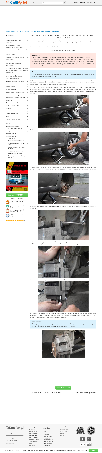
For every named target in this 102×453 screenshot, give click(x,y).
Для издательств (48, 441)
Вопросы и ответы (34, 439)
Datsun (19, 31)
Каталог (82, 2)
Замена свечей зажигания (15, 153)
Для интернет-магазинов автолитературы (48, 438)
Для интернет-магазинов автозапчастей (48, 445)
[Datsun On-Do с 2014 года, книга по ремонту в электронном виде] (25, 189)
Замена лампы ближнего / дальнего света (46, 392)
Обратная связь (14, 434)
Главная (8, 31)
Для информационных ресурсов (49, 433)
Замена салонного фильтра (15, 151)
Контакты (32, 445)
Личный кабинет (90, 2)
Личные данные (64, 431)
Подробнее (84, 450)
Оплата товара (33, 431)
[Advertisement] (51, 17)
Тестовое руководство (63, 434)
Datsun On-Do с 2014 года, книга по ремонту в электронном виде (40, 31)
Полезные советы (34, 433)
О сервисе (76, 2)
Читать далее (63, 387)
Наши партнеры (33, 437)
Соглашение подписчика (11, 440)
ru (31, 3)
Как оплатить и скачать (17, 198)
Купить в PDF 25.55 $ (15, 195)
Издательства (33, 435)
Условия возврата (10, 442)
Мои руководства (64, 429)
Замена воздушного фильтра (16, 140)
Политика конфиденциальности (13, 438)
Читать (16, 176)
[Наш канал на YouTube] (89, 439)
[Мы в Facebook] (82, 439)
